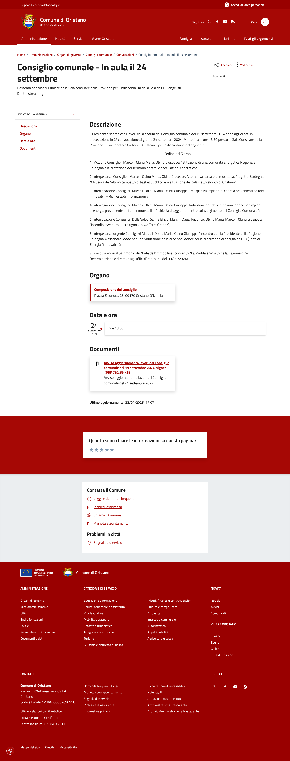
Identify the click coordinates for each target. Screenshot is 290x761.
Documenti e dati (31, 638)
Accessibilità (68, 747)
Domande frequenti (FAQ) (101, 686)
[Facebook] (216, 22)
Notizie (215, 600)
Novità (216, 588)
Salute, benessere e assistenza (104, 606)
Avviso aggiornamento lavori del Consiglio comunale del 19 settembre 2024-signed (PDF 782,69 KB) (136, 368)
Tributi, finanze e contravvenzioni (169, 600)
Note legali (154, 692)
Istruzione (207, 38)
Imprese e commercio (161, 619)
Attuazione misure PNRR (164, 698)
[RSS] (231, 22)
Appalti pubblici (157, 632)
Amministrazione (41, 54)
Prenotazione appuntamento (103, 692)
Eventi (215, 642)
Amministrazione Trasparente (167, 705)
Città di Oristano (222, 655)
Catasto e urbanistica (98, 625)
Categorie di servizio (100, 588)
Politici (24, 625)
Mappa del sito (30, 747)
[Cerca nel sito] (265, 22)
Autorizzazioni (157, 625)
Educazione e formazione (100, 600)
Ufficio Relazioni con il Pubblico (41, 711)
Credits (50, 747)
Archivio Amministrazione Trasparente (173, 711)
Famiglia (186, 38)
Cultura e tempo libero (162, 606)
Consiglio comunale (99, 54)
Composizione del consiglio (115, 289)
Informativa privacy (97, 711)
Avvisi (215, 606)
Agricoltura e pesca (160, 638)
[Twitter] (208, 22)
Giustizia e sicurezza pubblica (103, 644)
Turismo (229, 38)
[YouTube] (223, 22)
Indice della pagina (31, 114)
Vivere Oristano (223, 624)
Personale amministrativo (37, 632)
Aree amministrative (34, 606)
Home (21, 54)
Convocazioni (125, 54)
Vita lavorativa (93, 613)
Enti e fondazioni (31, 619)
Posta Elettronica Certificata (39, 717)
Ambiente (153, 613)
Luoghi (215, 636)
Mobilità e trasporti (96, 619)
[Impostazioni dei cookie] (10, 751)
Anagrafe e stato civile (99, 632)
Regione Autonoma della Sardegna (40, 5)
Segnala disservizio (96, 698)
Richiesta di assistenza (99, 705)
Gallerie (216, 648)
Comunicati (218, 613)
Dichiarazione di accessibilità (166, 686)
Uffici (23, 613)
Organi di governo (69, 54)
